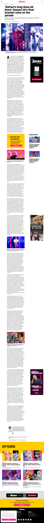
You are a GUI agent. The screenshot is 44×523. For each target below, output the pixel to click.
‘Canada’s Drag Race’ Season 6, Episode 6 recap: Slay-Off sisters (10, 483)
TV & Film (19, 437)
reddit (28, 519)
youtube (21, 519)
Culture (23, 437)
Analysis (26, 437)
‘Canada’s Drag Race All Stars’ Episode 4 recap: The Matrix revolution (34, 160)
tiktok (26, 519)
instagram (23, 519)
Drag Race (6, 4)
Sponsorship (19, 516)
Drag (9, 438)
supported (12, 85)
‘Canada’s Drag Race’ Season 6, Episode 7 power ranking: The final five (31, 465)
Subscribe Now (16, 145)
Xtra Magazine (22, 1)
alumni (13, 112)
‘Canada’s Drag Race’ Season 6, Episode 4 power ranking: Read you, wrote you (32, 484)
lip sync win (12, 110)
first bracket (20, 56)
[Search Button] (42, 1)
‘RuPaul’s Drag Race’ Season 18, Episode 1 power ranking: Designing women (11, 465)
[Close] (16, 512)
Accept (9, 519)
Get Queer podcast (31, 516)
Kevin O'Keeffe (8, 21)
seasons (8, 113)
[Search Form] (42, 1)
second (19, 57)
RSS (30, 519)
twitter (18, 519)
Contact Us (19, 511)
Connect (29, 511)
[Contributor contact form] (13, 433)
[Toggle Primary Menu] (1, 1)
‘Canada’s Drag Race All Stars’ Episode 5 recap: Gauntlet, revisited (34, 146)
